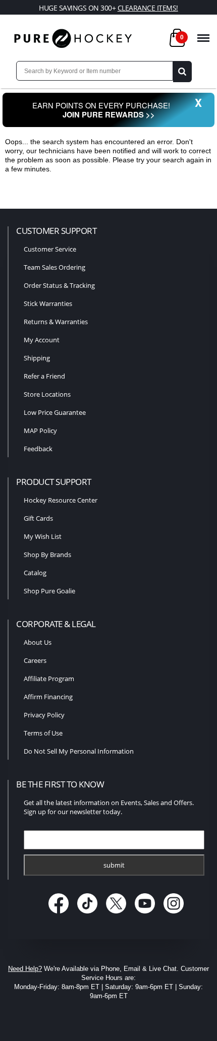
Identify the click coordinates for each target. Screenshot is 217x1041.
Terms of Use (43, 733)
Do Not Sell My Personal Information (79, 751)
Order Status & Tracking (59, 285)
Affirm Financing (48, 696)
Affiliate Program (49, 678)
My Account (42, 339)
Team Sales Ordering (54, 267)
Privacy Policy (44, 714)
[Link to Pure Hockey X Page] (117, 914)
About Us (37, 642)
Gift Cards (38, 518)
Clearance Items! (148, 8)
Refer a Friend (44, 376)
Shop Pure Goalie (49, 590)
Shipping (37, 357)
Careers (35, 660)
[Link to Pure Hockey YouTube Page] (146, 914)
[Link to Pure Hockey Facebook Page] (59, 914)
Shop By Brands (47, 554)
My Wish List (43, 536)
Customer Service (50, 249)
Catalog (35, 572)
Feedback (38, 448)
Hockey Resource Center (60, 500)
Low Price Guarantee (55, 412)
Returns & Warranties (56, 321)
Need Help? (25, 968)
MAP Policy (40, 430)
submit (114, 865)
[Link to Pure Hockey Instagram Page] (173, 914)
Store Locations (47, 394)
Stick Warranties (48, 303)
